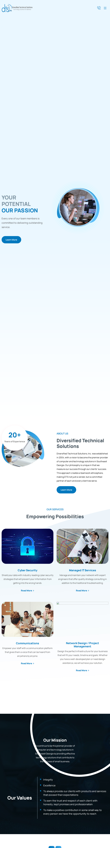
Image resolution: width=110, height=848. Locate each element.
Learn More (11, 239)
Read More (26, 590)
